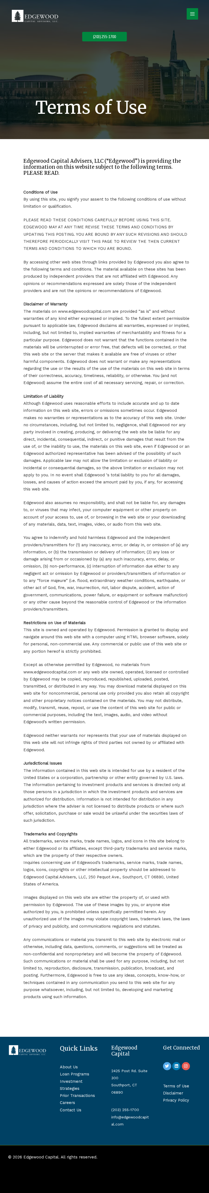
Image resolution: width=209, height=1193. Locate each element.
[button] (104, 36)
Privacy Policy (176, 1100)
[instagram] (186, 1066)
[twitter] (168, 1066)
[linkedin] (177, 1066)
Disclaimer (173, 1093)
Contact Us (70, 1110)
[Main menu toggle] (192, 14)
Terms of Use (176, 1086)
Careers (67, 1102)
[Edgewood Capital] (35, 16)
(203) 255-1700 (125, 1110)
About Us (69, 1067)
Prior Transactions (77, 1095)
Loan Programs (74, 1074)
